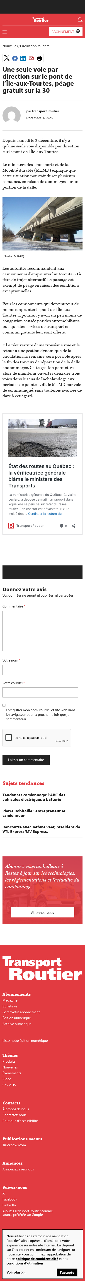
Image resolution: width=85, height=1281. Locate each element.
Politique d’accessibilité (20, 1120)
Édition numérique (16, 1018)
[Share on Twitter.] (7, 58)
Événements (11, 1073)
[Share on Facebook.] (15, 58)
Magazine (9, 1000)
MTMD (42, 170)
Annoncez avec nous (18, 1169)
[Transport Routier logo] (42, 978)
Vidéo (6, 1079)
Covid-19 (9, 1084)
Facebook (9, 1199)
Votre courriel (12, 683)
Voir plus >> (16, 1272)
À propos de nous (15, 1109)
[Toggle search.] (80, 19)
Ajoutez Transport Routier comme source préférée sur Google (27, 1213)
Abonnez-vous (42, 912)
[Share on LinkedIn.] (23, 58)
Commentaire (13, 606)
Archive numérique (17, 1023)
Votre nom (10, 660)
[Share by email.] (31, 58)
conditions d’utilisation (25, 1263)
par (42, 111)
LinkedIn (9, 1205)
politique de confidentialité (36, 1258)
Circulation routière (34, 46)
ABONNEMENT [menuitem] (62, 31)
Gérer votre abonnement (21, 1012)
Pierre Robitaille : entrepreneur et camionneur (34, 813)
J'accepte (67, 1272)
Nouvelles (10, 46)
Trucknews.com (14, 1145)
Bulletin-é (9, 1006)
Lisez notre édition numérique (25, 1040)
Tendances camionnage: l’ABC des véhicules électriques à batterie (33, 797)
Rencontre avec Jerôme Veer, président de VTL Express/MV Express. (41, 829)
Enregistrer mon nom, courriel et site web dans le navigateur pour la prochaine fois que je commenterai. (40, 714)
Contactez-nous (14, 1115)
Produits (8, 1061)
